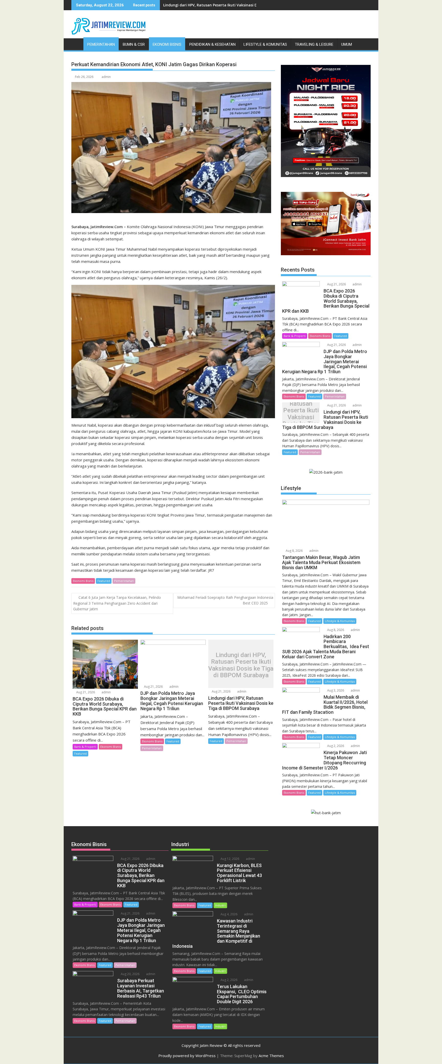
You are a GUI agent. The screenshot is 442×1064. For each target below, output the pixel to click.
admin (106, 77)
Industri (220, 905)
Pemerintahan (101, 44)
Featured (103, 581)
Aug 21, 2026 (85, 692)
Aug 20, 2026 (129, 974)
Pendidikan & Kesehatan (212, 44)
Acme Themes (271, 1055)
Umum (346, 44)
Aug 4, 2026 (228, 914)
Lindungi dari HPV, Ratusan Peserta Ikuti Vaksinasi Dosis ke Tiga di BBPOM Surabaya (239, 5)
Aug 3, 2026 (335, 690)
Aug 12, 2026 (229, 859)
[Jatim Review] (76, 43)
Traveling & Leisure (314, 44)
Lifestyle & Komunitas (265, 44)
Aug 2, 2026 (335, 746)
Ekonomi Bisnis (167, 44)
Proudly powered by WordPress (187, 1055)
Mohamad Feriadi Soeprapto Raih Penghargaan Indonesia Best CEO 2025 (225, 600)
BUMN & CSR (134, 44)
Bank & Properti (85, 747)
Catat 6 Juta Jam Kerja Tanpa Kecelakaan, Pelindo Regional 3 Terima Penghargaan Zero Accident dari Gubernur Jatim (117, 603)
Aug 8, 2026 (294, 550)
